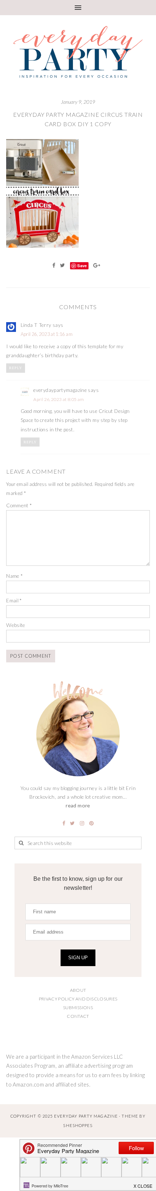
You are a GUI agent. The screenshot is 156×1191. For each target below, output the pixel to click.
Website (15, 625)
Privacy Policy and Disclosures (78, 999)
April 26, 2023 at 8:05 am (58, 399)
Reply (15, 368)
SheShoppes (78, 1125)
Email (14, 600)
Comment (19, 505)
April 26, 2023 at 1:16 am (47, 334)
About (78, 990)
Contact (78, 1016)
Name (14, 576)
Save (82, 265)
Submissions (78, 1007)
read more (78, 805)
